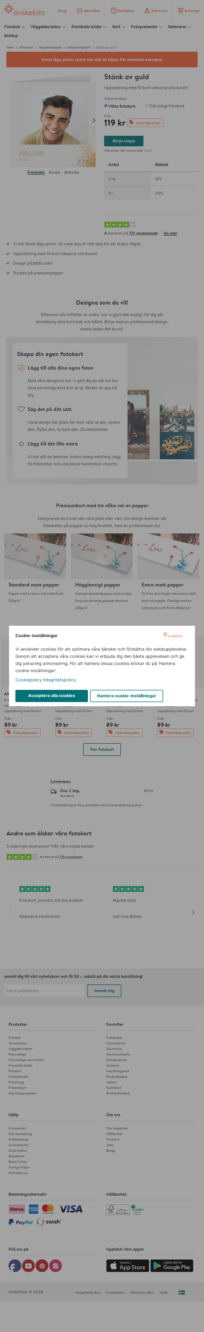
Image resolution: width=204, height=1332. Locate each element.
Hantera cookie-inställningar (126, 695)
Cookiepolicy (28, 679)
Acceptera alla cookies (51, 695)
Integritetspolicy (59, 679)
